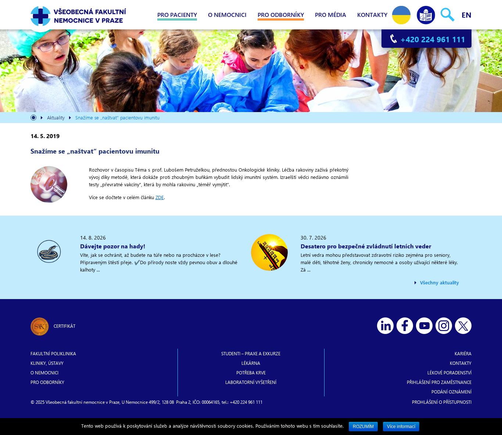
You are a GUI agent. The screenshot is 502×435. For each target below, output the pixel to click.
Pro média (330, 14)
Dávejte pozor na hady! (112, 246)
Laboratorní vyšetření (250, 382)
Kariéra (463, 353)
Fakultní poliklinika (53, 353)
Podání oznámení (451, 392)
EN (466, 14)
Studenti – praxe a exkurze (250, 353)
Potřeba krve (251, 372)
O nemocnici (227, 14)
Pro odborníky (281, 14)
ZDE (159, 197)
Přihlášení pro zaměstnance (439, 382)
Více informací (401, 426)
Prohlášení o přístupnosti (441, 402)
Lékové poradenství (449, 372)
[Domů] (33, 118)
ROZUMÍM (363, 426)
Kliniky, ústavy (47, 363)
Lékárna (250, 363)
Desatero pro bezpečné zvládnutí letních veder (366, 246)
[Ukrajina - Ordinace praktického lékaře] (401, 13)
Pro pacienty (177, 14)
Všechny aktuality (439, 282)
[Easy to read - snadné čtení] (426, 13)
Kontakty (372, 14)
